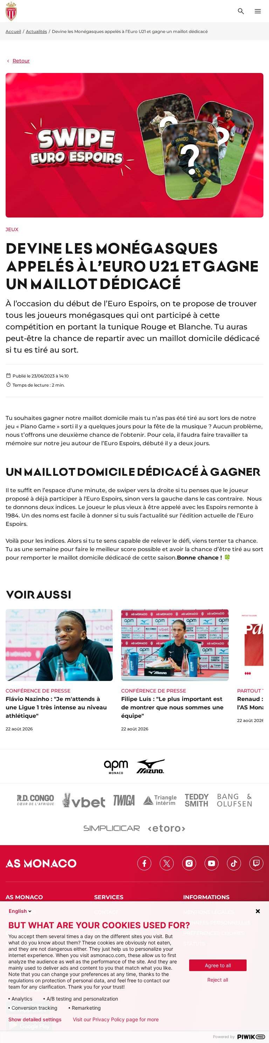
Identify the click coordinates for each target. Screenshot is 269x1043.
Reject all (217, 980)
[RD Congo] (35, 800)
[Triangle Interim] (160, 800)
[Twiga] (123, 800)
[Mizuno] (150, 766)
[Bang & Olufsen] (234, 800)
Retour (21, 61)
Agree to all (218, 965)
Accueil (13, 31)
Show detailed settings (35, 1019)
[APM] (116, 766)
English (18, 911)
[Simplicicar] (112, 828)
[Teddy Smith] (197, 800)
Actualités (36, 31)
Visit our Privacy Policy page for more (116, 1019)
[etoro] (166, 828)
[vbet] (83, 800)
